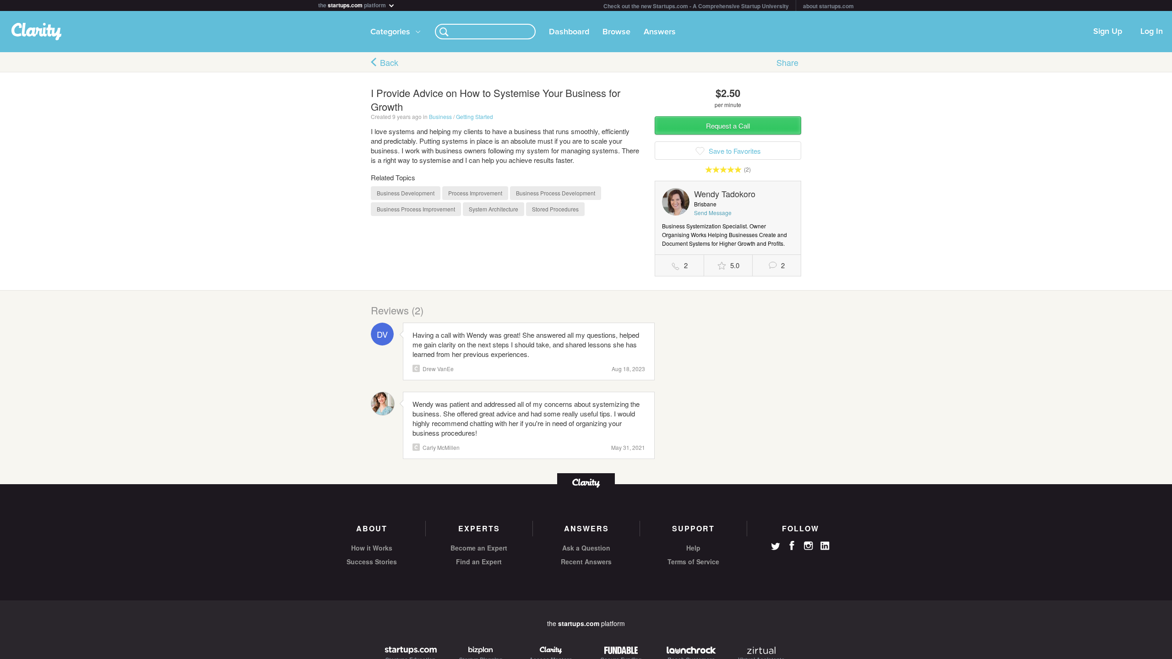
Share (787, 62)
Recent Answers (586, 561)
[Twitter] (775, 547)
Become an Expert (478, 547)
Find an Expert (479, 561)
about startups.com (828, 6)
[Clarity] (586, 482)
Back (389, 62)
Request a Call (728, 125)
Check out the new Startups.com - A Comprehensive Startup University (696, 6)
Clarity (416, 368)
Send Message (713, 212)
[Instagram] (808, 546)
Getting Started (474, 116)
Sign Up (1107, 31)
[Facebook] (792, 545)
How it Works (371, 547)
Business (440, 116)
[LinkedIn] (825, 546)
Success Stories (372, 561)
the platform (352, 4)
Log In (1151, 31)
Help (693, 547)
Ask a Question (586, 547)
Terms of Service (693, 561)
